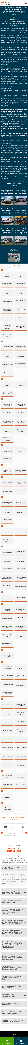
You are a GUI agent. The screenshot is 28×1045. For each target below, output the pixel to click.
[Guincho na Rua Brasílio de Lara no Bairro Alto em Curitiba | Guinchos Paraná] (5, 3)
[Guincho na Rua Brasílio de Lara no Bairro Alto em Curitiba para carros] (7, 204)
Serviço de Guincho (6, 95)
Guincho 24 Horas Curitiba (8, 98)
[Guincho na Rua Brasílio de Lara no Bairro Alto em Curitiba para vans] (21, 204)
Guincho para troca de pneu (10, 128)
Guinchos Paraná (11, 47)
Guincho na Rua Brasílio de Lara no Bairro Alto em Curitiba (14, 184)
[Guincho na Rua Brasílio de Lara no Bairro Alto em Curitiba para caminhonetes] (7, 224)
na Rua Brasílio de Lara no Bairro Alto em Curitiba (13, 22)
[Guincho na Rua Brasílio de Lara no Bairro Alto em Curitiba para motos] (21, 224)
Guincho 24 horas (7, 124)
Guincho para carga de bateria (9, 119)
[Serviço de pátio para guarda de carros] (14, 261)
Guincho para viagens (6, 91)
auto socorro (16, 68)
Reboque (15, 95)
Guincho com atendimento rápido (10, 133)
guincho (9, 68)
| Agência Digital (19, 1034)
